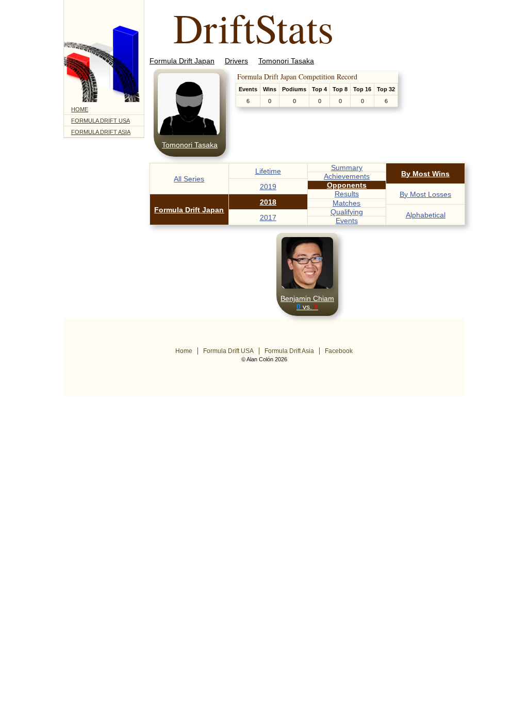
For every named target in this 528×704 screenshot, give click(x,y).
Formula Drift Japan (182, 61)
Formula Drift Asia (100, 132)
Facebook (339, 351)
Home (79, 109)
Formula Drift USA (100, 121)
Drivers (236, 61)
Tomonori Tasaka (286, 61)
